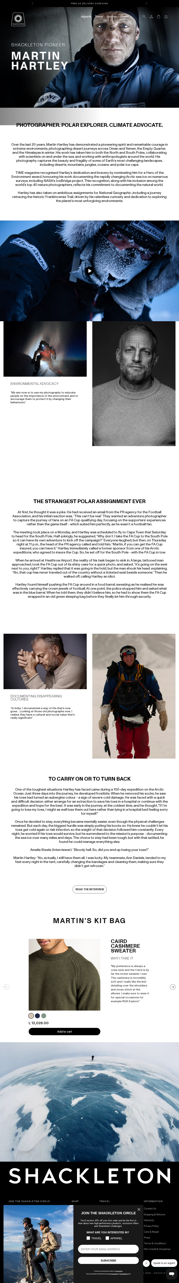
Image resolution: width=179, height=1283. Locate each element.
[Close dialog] (139, 1209)
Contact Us (150, 1208)
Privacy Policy (151, 1226)
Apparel (86, 16)
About (124, 16)
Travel (99, 16)
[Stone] (31, 1015)
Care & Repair (151, 1231)
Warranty (149, 1220)
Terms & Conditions (155, 1243)
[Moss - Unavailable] (43, 1015)
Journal (112, 16)
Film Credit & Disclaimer (157, 1249)
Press (147, 1237)
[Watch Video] (89, 271)
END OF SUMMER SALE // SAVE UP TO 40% (89, 3)
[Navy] (37, 1015)
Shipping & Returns (154, 1214)
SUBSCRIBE (108, 1260)
